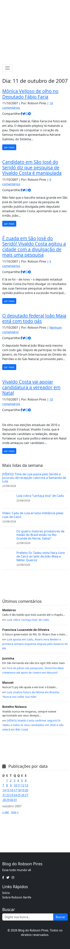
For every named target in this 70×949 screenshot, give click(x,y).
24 (15, 795)
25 (19, 795)
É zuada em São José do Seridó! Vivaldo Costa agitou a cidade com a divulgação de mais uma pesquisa (34, 246)
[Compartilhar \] (21, 114)
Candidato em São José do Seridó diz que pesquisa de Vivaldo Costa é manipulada (32, 167)
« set (5, 812)
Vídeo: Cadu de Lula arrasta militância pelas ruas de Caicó (32, 515)
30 (11, 800)
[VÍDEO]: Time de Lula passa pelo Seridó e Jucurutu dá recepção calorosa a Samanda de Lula (34, 477)
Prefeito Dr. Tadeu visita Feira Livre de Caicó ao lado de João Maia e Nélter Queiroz (40, 556)
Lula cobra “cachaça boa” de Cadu (40, 496)
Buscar (60, 917)
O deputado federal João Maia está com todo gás (34, 318)
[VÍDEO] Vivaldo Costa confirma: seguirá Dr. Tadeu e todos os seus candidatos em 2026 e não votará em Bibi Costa (32, 725)
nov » (14, 812)
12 (22, 785)
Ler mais (9, 147)
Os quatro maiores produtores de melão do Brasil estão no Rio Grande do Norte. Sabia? (40, 534)
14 (4, 790)
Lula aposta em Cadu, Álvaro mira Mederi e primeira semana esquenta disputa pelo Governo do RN (35, 644)
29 (8, 800)
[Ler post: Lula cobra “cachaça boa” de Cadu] (7, 499)
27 (26, 795)
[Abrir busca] (66, 68)
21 (4, 795)
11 (19, 785)
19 (22, 790)
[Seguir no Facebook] (29, 4)
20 (26, 790)
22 (8, 795)
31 (15, 800)
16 (11, 790)
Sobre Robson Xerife (16, 897)
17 (15, 790)
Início (6, 893)
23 (11, 795)
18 (19, 790)
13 (26, 785)
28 (4, 800)
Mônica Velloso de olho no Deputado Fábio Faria (30, 94)
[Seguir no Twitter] (33, 4)
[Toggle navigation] (7, 68)
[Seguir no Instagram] (39, 4)
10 (15, 785)
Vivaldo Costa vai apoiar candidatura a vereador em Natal (31, 387)
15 (8, 790)
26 (22, 795)
